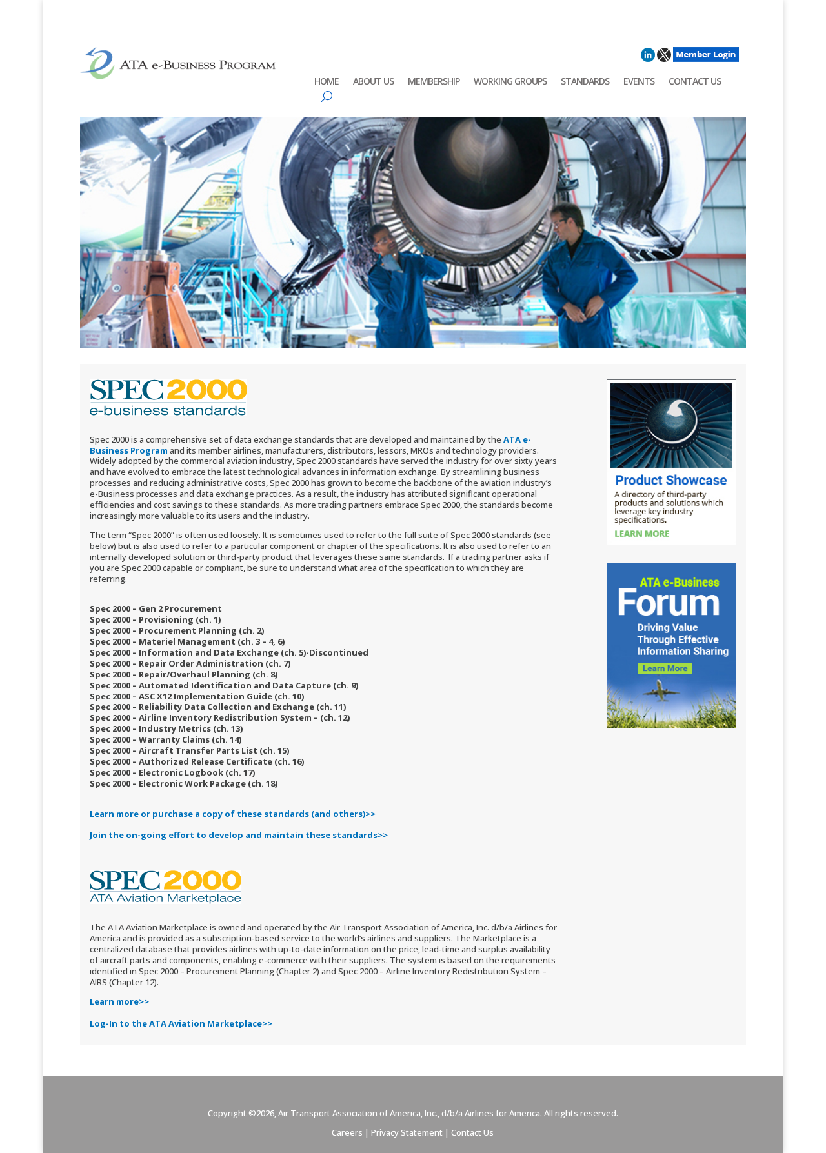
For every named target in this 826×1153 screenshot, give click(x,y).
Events (638, 82)
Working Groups (510, 82)
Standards (585, 82)
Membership (433, 82)
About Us (373, 82)
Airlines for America (502, 1113)
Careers (347, 1132)
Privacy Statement (407, 1132)
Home (326, 82)
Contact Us (695, 82)
